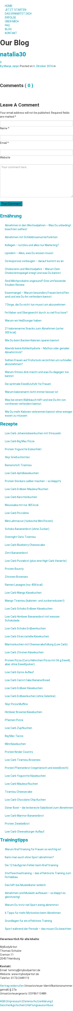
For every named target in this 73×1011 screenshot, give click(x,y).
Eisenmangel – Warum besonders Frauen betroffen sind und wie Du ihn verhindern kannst (37, 294)
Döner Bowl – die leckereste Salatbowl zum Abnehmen (39, 807)
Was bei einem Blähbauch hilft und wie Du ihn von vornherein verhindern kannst (35, 401)
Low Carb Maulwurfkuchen (21, 783)
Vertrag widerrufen (12, 985)
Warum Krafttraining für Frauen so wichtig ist (33, 849)
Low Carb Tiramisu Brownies (22, 759)
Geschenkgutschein (12, 1005)
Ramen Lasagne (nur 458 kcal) (24, 584)
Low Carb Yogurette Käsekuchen (25, 775)
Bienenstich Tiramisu (18, 465)
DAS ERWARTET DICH (18, 13)
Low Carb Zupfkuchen (18, 728)
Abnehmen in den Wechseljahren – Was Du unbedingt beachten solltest (38, 227)
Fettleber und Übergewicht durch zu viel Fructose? (36, 312)
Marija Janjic (11, 66)
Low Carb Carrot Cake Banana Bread (27, 680)
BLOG (8, 29)
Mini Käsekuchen (15, 743)
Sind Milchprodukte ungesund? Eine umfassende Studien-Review (35, 282)
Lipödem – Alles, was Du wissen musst (29, 253)
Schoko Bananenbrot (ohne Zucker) (27, 528)
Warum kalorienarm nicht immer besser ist (31, 391)
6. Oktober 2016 (43, 66)
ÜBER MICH (12, 21)
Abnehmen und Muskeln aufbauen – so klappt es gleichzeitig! (35, 894)
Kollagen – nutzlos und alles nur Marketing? (32, 245)
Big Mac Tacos (14, 735)
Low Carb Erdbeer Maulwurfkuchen (26, 489)
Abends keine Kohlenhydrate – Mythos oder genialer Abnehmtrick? (37, 350)
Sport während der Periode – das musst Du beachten (38, 928)
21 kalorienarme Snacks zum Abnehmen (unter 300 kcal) (34, 330)
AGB (2, 1001)
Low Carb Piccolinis (17, 513)
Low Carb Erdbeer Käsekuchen (24, 688)
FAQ (7, 25)
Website (5, 157)
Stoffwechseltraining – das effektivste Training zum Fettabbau (38, 875)
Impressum (14, 1001)
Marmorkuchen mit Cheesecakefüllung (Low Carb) (36, 644)
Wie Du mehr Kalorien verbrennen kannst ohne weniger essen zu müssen (38, 413)
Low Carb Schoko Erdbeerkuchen (25, 628)
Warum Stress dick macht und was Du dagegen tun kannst (37, 373)
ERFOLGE (10, 17)
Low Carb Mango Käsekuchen (23, 592)
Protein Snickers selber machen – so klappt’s (33, 481)
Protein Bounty (14, 568)
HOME (8, 5)
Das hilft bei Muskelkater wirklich (25, 885)
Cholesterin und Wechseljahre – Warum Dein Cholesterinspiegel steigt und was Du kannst (33, 270)
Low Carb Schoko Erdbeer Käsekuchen (29, 608)
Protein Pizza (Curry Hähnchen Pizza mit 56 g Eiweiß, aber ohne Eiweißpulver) (38, 662)
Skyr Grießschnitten (17, 457)
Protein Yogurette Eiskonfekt (23, 449)
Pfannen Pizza (14, 720)
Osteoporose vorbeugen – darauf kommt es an (34, 261)
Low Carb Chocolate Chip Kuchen (25, 799)
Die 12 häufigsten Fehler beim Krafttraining (31, 865)
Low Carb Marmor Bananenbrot (24, 815)
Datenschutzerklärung (37, 1001)
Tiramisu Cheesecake (18, 791)
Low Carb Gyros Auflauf (19, 672)
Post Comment (11, 203)
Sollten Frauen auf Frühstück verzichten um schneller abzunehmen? (38, 362)
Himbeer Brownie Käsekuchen (23, 712)
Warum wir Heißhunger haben (23, 320)
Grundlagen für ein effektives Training (28, 920)
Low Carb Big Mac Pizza (19, 441)
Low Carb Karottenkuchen (21, 497)
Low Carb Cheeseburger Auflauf (24, 831)
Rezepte (9, 424)
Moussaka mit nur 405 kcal (21, 505)
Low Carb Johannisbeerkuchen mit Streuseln (33, 433)
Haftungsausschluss (40, 1005)
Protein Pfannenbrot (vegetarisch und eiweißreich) (36, 767)
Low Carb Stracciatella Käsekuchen (27, 636)
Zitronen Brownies (16, 576)
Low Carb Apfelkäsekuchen (22, 473)
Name (4, 128)
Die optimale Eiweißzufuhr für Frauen (28, 383)
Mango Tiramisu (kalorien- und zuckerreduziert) (34, 600)
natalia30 (13, 54)
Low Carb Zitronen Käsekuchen (24, 652)
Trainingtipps (14, 840)
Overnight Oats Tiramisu (20, 536)
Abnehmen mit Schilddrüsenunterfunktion (31, 237)
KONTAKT (11, 33)
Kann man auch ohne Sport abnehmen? (29, 857)
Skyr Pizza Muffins (16, 704)
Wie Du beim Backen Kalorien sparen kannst (32, 340)
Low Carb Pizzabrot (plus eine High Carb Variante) (36, 560)
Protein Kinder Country (19, 751)
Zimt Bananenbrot (16, 552)
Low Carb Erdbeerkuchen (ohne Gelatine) (30, 696)
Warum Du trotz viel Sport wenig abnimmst (32, 904)
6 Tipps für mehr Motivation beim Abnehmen (33, 912)
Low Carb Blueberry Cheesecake (25, 544)
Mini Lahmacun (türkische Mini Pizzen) (29, 521)
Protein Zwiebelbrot (17, 823)
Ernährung (11, 216)
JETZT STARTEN (15, 9)
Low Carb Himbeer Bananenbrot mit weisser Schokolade (32, 618)
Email (4, 142)
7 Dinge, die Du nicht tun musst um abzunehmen (35, 304)
